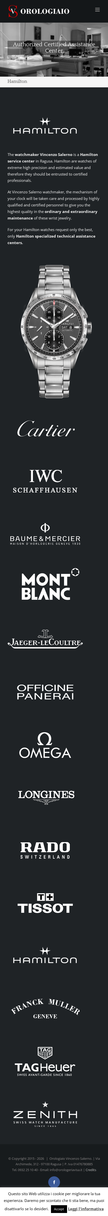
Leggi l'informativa (86, 1208)
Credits (91, 1170)
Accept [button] (59, 1209)
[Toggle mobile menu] (97, 9)
